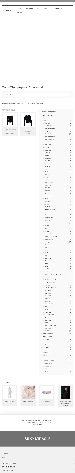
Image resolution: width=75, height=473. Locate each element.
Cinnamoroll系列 (49, 239)
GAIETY (47, 268)
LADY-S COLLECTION (51, 279)
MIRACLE (47, 285)
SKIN (46, 306)
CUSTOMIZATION (57, 8)
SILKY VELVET (49, 304)
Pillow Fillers (48, 144)
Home (46, 8)
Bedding (45, 163)
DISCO (46, 252)
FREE (46, 179)
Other (44, 349)
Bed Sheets (48, 150)
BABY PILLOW (48, 125)
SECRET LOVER (49, 196)
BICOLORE (48, 166)
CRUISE (47, 247)
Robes (46, 344)
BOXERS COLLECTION (51, 236)
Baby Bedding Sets (50, 136)
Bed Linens (46, 147)
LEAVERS (47, 187)
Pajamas (47, 341)
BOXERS (47, 339)
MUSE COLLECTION (50, 287)
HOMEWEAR (46, 331)
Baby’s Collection (47, 134)
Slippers (47, 225)
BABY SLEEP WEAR (50, 128)
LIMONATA (47, 131)
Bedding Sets (48, 152)
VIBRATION (48, 320)
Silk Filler (45, 355)
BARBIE (47, 231)
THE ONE (47, 201)
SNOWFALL (48, 198)
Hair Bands (47, 223)
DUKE (46, 255)
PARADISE (47, 298)
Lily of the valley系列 (50, 282)
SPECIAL (45, 358)
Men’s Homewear (47, 336)
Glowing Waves (49, 182)
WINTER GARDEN (49, 328)
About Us (19, 12)
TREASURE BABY (49, 314)
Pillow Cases (48, 158)
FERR (46, 263)
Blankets (47, 215)
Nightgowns (48, 366)
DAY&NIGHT (48, 250)
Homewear (29, 8)
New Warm (47, 190)
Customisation (46, 204)
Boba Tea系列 (48, 233)
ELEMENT (47, 171)
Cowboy (47, 242)
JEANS (46, 277)
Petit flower (47, 301)
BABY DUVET (48, 123)
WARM (46, 323)
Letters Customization (48, 333)
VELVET (47, 317)
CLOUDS (47, 169)
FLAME (46, 266)
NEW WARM (48, 290)
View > (4, 457)
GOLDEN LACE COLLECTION (53, 274)
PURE (46, 193)
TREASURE (48, 312)
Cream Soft (47, 244)
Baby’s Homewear (49, 139)
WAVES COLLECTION (50, 325)
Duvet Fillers (48, 142)
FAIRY (46, 177)
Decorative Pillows (49, 217)
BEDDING (18, 8)
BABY (44, 120)
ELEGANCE (48, 258)
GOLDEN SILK (48, 185)
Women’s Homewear (48, 360)
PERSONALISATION (50, 209)
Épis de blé (47, 174)
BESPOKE (47, 206)
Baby (38, 8)
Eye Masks (47, 220)
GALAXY (47, 271)
